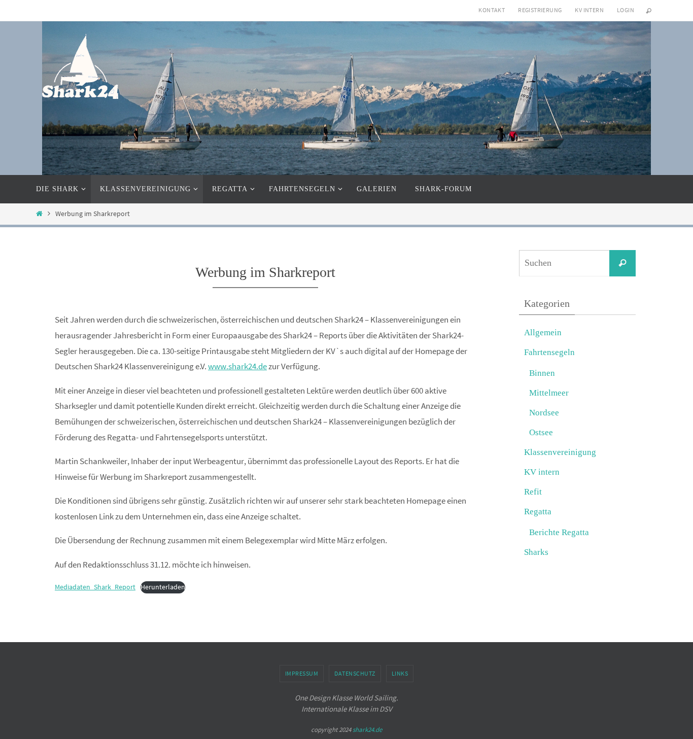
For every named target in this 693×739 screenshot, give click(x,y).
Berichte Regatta (559, 532)
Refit (533, 492)
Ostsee (541, 432)
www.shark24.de (237, 366)
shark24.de (367, 729)
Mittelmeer (549, 393)
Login (625, 10)
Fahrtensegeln (549, 352)
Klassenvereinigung (560, 452)
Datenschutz (354, 673)
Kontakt (491, 10)
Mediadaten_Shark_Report (95, 587)
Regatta (537, 511)
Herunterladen (163, 587)
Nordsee (544, 412)
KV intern (589, 10)
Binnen (542, 373)
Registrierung (540, 10)
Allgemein (543, 332)
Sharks (536, 552)
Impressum (302, 673)
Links (400, 673)
